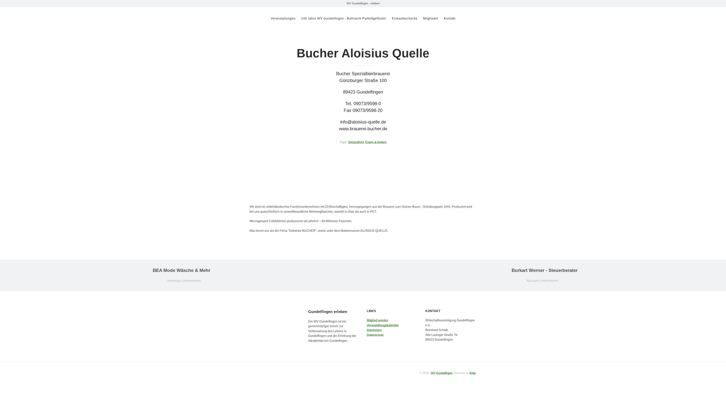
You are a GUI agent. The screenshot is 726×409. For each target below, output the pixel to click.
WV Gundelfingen (441, 373)
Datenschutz (375, 334)
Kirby (472, 373)
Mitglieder (430, 18)
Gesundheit (356, 142)
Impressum (374, 330)
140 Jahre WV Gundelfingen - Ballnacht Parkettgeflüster (343, 18)
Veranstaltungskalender (383, 325)
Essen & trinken (375, 142)
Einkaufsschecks (404, 18)
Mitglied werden (377, 320)
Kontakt (449, 18)
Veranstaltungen (283, 18)
